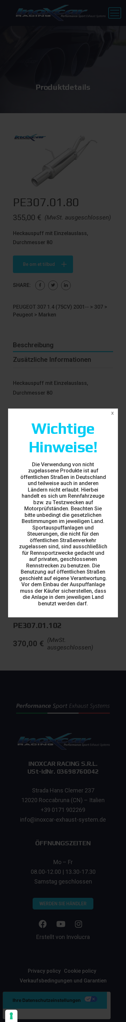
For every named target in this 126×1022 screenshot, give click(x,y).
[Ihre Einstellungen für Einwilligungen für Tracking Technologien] (11, 1016)
